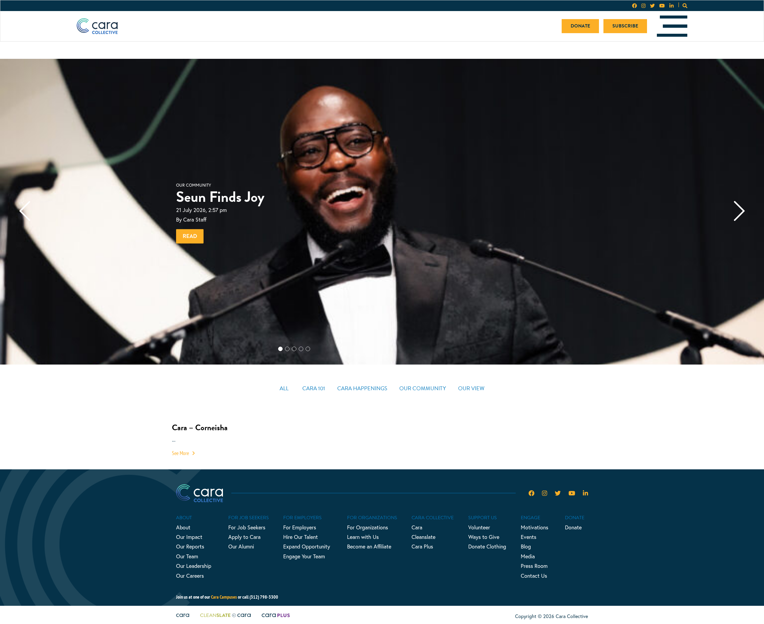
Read (190, 236)
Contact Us (534, 575)
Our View (471, 388)
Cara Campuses (224, 597)
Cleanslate (423, 536)
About (183, 527)
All (284, 388)
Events (528, 536)
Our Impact (189, 536)
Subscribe (625, 26)
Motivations (534, 527)
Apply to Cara (244, 536)
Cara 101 (313, 388)
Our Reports (190, 546)
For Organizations (367, 527)
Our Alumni (241, 546)
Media (528, 556)
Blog (526, 546)
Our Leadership (193, 565)
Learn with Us (363, 536)
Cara (417, 527)
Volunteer (479, 527)
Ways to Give (483, 536)
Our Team (187, 556)
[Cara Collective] (97, 26)
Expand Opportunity (306, 546)
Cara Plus (422, 546)
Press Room (534, 565)
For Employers (299, 527)
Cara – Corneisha (200, 428)
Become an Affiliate (369, 546)
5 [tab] (314, 359)
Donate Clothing (487, 546)
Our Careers (190, 575)
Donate (580, 26)
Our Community (422, 388)
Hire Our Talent (300, 536)
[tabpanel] (382, 212)
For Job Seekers (246, 527)
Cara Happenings (362, 388)
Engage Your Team (304, 556)
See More (181, 453)
